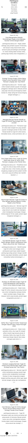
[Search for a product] (2, 7)
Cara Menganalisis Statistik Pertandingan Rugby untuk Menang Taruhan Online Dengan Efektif (14, 39)
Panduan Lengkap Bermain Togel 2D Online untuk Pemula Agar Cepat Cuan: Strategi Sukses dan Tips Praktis (14, 365)
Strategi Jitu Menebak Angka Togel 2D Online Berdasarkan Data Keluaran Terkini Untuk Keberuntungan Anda (14, 283)
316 (18, 433)
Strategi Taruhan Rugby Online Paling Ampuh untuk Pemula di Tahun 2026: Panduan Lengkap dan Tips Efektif (14, 80)
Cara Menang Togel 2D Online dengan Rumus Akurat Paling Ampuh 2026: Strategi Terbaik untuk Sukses (14, 408)
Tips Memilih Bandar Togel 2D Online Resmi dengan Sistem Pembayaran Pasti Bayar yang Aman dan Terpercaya (14, 242)
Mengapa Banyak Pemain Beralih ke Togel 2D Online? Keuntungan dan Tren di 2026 (14, 121)
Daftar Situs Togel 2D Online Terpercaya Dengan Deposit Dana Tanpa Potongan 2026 (14, 324)
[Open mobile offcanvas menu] (26, 7)
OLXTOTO (14, 435)
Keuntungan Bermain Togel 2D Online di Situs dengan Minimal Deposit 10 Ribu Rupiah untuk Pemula (14, 201)
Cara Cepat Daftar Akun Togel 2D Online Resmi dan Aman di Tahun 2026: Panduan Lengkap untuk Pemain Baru (14, 160)
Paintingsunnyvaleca (14, 2)
